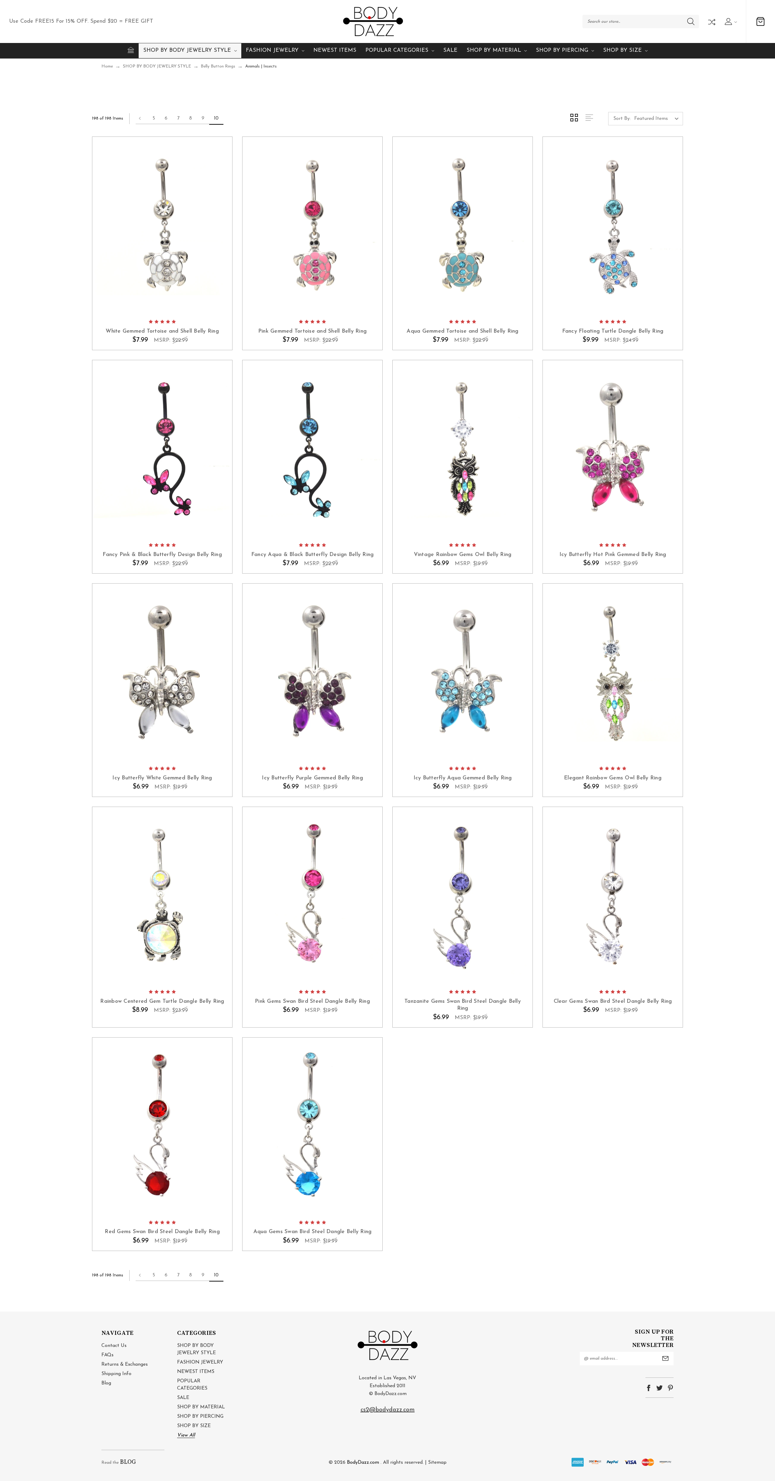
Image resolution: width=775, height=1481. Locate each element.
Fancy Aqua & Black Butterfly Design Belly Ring (312, 555)
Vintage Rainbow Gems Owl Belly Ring (463, 555)
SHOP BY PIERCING (562, 50)
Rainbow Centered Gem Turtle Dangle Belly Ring (162, 1001)
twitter (659, 1388)
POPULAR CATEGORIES (396, 50)
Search (690, 21)
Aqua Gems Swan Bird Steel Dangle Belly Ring (312, 1232)
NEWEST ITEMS (334, 50)
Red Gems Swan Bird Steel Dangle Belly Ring (162, 1232)
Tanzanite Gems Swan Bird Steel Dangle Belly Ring (462, 1005)
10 (216, 118)
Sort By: (622, 118)
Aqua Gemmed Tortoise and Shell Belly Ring (462, 331)
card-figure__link (162, 226)
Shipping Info (116, 1373)
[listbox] (658, 118)
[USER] (730, 21)
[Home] (131, 50)
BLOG (128, 1462)
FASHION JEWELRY (272, 50)
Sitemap (437, 1462)
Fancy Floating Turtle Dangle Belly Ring (613, 331)
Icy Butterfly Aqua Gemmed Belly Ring (463, 778)
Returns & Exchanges (124, 1364)
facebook (648, 1388)
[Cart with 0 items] (760, 21)
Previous (142, 118)
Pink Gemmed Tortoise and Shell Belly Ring (312, 331)
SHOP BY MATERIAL (494, 50)
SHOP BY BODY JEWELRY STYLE (187, 50)
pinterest (670, 1388)
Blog (106, 1383)
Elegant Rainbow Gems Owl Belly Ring (612, 778)
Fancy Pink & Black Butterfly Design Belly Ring (162, 555)
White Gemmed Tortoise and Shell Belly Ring (162, 331)
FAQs (107, 1355)
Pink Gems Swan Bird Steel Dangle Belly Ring (312, 1001)
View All (186, 1435)
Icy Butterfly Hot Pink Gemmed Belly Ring (612, 555)
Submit (665, 1358)
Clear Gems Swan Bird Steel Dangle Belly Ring (613, 1001)
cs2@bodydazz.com (388, 1410)
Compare (711, 21)
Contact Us (114, 1345)
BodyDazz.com (363, 1462)
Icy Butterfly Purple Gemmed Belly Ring (312, 778)
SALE (450, 50)
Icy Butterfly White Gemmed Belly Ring (162, 778)
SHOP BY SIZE (622, 50)
